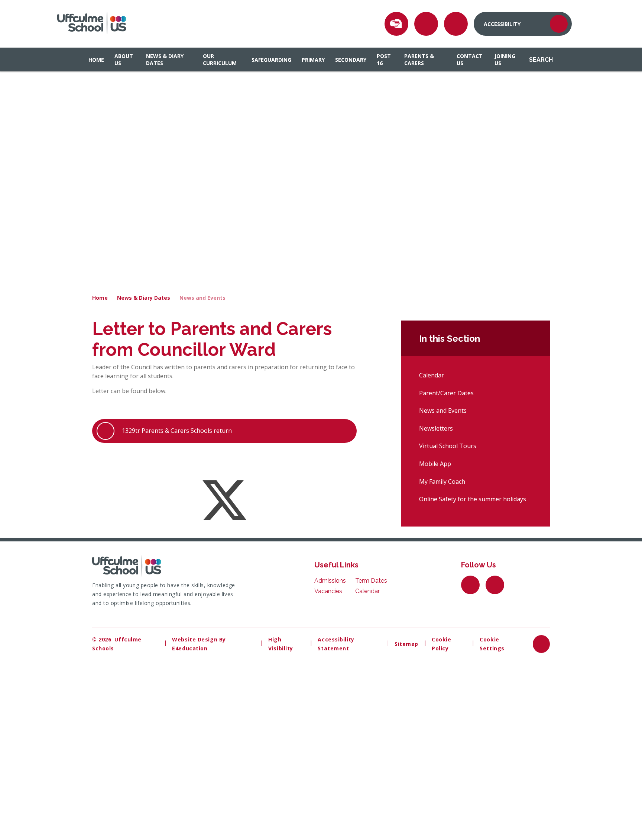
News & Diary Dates (143, 297)
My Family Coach (442, 481)
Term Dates (371, 580)
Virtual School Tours (447, 446)
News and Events (202, 297)
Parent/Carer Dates (446, 393)
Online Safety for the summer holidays (472, 499)
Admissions (330, 580)
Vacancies (328, 591)
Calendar (431, 375)
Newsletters (436, 428)
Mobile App (435, 464)
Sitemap (406, 643)
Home (100, 297)
